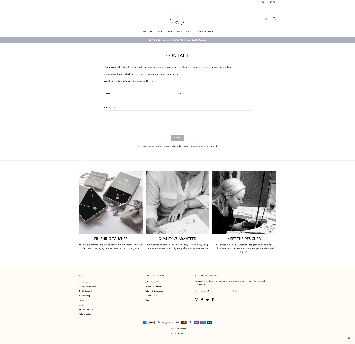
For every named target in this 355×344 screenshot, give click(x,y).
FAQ (147, 300)
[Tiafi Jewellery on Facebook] (202, 299)
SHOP (160, 31)
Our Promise (206, 31)
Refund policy (85, 314)
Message (109, 107)
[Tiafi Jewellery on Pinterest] (213, 299)
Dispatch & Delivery (153, 286)
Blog (81, 304)
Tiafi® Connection (87, 291)
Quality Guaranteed (87, 286)
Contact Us (83, 300)
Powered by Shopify (177, 333)
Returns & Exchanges (154, 291)
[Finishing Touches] (111, 203)
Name (107, 93)
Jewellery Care (151, 295)
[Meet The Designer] (244, 203)
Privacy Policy (188, 146)
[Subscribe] (235, 291)
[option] (177, 40)
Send (177, 137)
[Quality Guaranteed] (177, 203)
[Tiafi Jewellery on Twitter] (207, 299)
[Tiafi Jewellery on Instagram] (196, 299)
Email (181, 93)
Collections (174, 31)
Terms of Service (205, 146)
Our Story (83, 281)
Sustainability (84, 295)
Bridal (190, 31)
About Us (146, 31)
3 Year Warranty (152, 281)
